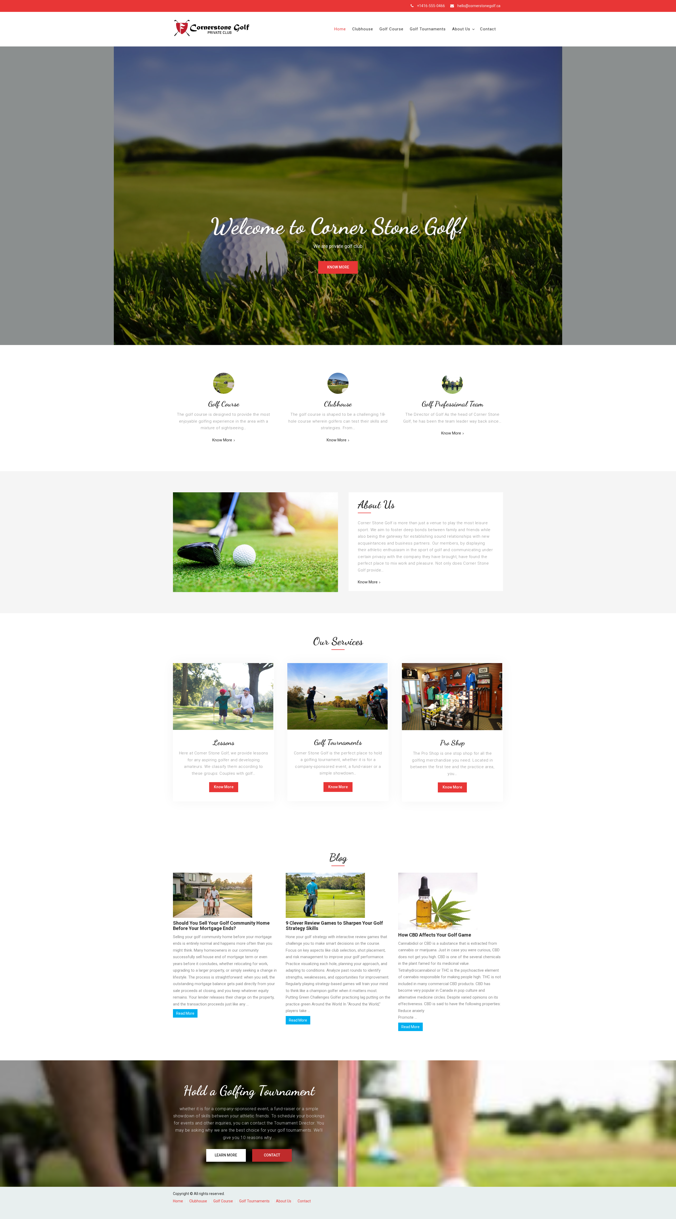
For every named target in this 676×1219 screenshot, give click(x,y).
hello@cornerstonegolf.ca (478, 6)
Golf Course (391, 29)
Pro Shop (452, 742)
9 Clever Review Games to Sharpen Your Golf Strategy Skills (334, 925)
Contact (488, 29)
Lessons (223, 742)
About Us (461, 29)
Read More (185, 1013)
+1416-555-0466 (431, 6)
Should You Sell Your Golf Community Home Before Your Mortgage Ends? (221, 925)
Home (340, 29)
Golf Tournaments (428, 29)
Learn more (226, 1155)
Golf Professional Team (452, 403)
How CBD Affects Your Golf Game (434, 935)
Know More (338, 267)
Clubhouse (362, 29)
